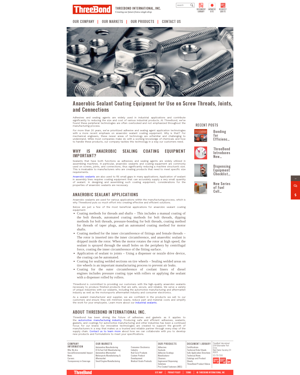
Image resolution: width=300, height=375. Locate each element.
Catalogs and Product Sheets (196, 359)
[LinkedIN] (229, 362)
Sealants (161, 350)
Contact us (171, 21)
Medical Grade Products (141, 361)
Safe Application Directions (199, 352)
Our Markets (113, 21)
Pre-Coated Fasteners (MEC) (170, 366)
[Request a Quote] (295, 194)
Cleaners (162, 358)
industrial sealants (146, 302)
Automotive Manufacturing (107, 347)
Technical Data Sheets (197, 350)
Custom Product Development (138, 357)
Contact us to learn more (105, 331)
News (70, 355)
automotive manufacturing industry (99, 320)
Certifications (193, 347)
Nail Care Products (139, 352)
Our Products (143, 21)
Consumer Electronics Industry (140, 348)
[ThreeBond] (92, 9)
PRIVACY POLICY (174, 372)
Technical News (194, 355)
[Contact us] (216, 362)
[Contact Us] (295, 185)
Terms (188, 372)
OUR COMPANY (84, 21)
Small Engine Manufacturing (108, 361)
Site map (158, 372)
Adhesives (162, 347)
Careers (71, 358)
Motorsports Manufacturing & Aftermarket (108, 357)
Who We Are (73, 350)
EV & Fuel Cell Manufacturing (108, 350)
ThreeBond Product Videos (198, 363)
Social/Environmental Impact (80, 352)
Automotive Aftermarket (106, 352)
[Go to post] (200, 135)
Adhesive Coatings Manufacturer (166, 354)
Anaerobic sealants (84, 176)
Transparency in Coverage (79, 361)
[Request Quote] (223, 362)
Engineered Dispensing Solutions (168, 362)
